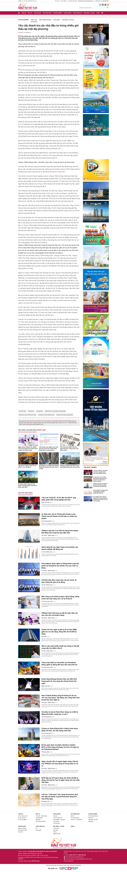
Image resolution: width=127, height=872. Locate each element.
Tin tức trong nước (47, 601)
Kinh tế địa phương (45, 19)
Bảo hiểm (38, 819)
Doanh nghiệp (57, 13)
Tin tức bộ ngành (22, 819)
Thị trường (56, 821)
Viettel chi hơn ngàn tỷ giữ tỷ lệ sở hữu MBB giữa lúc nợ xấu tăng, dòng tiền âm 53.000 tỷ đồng (59, 632)
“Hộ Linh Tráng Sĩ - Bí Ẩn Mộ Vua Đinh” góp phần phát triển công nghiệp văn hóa (100, 472)
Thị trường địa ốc (46, 521)
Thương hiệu (45, 752)
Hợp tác (55, 816)
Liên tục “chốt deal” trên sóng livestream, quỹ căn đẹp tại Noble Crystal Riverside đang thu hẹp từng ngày (59, 797)
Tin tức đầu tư (64, 1)
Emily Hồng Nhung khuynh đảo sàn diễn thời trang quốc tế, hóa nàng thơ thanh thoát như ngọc (59, 681)
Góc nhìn (44, 636)
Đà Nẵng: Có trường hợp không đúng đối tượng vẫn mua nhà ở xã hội (49, 467)
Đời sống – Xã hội (89, 13)
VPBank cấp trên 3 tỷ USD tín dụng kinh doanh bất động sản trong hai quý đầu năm (100, 485)
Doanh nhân (67, 13)
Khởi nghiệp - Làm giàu (59, 819)
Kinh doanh (37, 13)
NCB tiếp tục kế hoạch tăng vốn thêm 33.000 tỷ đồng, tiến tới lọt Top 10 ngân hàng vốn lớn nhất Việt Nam (60, 780)
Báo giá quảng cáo (68, 861)
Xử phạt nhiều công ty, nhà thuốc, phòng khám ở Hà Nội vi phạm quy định (27, 485)
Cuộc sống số (77, 13)
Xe (36, 828)
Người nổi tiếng (22, 828)
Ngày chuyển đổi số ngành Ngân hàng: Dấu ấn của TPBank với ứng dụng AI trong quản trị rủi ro (59, 764)
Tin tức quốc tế (22, 817)
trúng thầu (40, 411)
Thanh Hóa (23, 411)
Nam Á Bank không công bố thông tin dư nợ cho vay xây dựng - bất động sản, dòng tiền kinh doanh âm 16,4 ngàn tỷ (60, 698)
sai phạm (31, 411)
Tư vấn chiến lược (46, 552)
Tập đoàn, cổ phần (68, 19)
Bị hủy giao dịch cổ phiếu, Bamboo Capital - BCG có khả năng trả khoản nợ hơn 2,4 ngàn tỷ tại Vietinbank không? (60, 747)
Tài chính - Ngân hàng (47, 535)
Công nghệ (38, 830)
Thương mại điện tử (41, 821)
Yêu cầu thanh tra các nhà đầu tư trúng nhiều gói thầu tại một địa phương (53, 421)
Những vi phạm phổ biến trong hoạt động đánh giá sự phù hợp (70, 466)
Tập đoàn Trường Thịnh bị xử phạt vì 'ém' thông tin (27, 466)
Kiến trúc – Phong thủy (76, 819)
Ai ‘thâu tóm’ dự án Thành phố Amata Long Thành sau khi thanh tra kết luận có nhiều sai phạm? (59, 516)
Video (98, 13)
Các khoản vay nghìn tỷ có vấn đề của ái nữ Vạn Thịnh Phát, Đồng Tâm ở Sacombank (48, 448)
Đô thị (72, 816)
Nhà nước (56, 19)
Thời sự (23, 13)
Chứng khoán (39, 817)
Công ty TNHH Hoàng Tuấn (46, 414)
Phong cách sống (22, 830)
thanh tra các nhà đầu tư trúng (28, 414)
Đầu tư (30, 13)
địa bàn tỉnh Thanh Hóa (57, 172)
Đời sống (55, 830)
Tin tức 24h (57, 1)
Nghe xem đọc (45, 502)
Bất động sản (47, 13)
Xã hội (55, 832)
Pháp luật (34, 19)
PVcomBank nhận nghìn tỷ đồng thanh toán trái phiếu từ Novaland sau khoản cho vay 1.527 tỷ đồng (60, 566)
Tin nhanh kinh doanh (72, 1)
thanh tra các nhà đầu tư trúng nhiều (55, 411)
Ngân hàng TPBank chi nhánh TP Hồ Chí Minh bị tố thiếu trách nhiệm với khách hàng (28, 448)
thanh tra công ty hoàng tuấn (65, 414)
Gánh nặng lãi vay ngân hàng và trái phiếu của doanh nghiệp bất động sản (100, 492)
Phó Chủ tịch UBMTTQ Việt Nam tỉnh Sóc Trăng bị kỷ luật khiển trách (69, 448)
